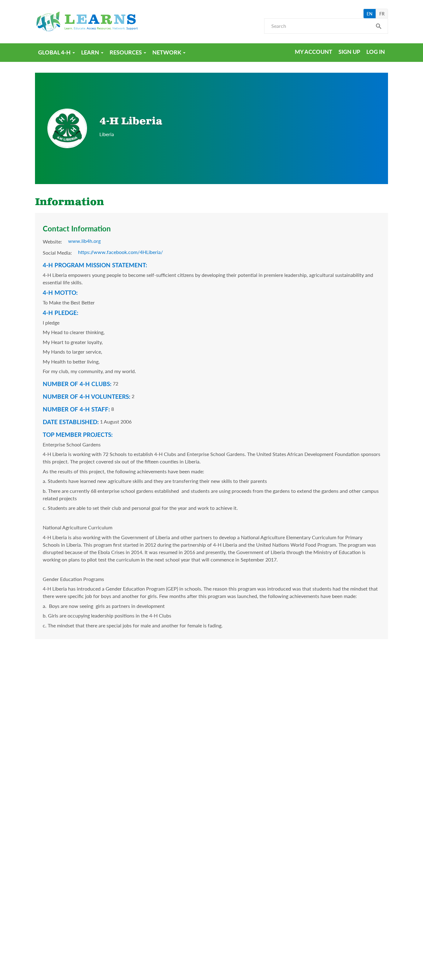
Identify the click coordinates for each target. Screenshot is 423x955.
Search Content (379, 28)
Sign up (349, 51)
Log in (375, 51)
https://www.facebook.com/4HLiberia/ (120, 252)
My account (313, 51)
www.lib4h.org (84, 240)
